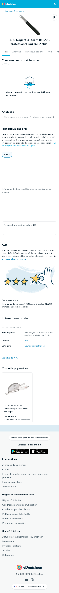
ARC (26, 340)
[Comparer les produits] (54, 17)
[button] (5, 66)
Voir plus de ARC (10, 358)
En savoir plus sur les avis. (14, 259)
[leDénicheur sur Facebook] (26, 579)
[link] (17, 397)
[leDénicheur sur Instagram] (32, 579)
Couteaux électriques (14, 11)
